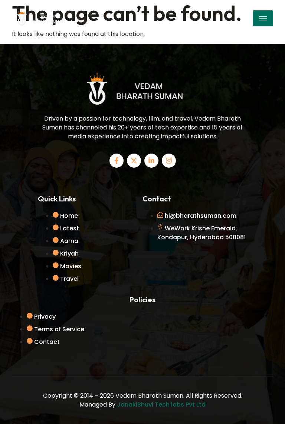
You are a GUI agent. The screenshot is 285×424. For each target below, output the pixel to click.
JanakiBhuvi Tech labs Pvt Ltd (161, 404)
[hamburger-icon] (263, 18)
